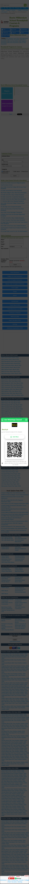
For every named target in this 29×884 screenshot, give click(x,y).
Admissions (3, 880)
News (9, 880)
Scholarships (14, 880)
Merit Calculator (12, 882)
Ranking (20, 882)
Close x (27, 875)
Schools (21, 880)
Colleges (26, 880)
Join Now (16, 437)
